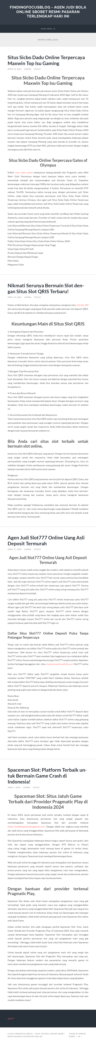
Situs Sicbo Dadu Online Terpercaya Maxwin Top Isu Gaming (46, 60)
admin (27, 69)
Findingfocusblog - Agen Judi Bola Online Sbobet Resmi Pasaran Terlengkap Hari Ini (48, 11)
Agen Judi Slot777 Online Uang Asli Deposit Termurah (46, 540)
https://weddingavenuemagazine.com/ (26, 826)
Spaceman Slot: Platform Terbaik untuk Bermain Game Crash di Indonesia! (47, 775)
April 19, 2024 (14, 297)
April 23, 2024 (14, 69)
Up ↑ (80, 1036)
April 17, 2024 (14, 549)
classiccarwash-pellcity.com (59, 664)
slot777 (11, 1018)
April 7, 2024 (14, 787)
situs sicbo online (24, 172)
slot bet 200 (82, 305)
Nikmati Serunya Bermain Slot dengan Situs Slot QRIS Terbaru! (46, 288)
